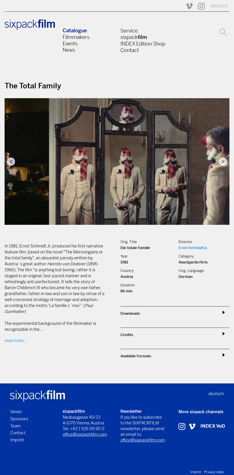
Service (129, 30)
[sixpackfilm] (37, 395)
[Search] (223, 31)
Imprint (17, 439)
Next (223, 161)
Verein (16, 411)
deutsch (219, 6)
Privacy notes (214, 472)
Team (15, 426)
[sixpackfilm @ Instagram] (199, 6)
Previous (11, 161)
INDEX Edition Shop (142, 44)
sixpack (133, 37)
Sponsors (19, 418)
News (69, 50)
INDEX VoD (212, 426)
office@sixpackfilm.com (85, 434)
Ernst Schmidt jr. (193, 247)
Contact (129, 50)
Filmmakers (76, 37)
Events (70, 43)
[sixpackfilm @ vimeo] (192, 426)
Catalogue (75, 30)
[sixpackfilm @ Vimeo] (187, 6)
